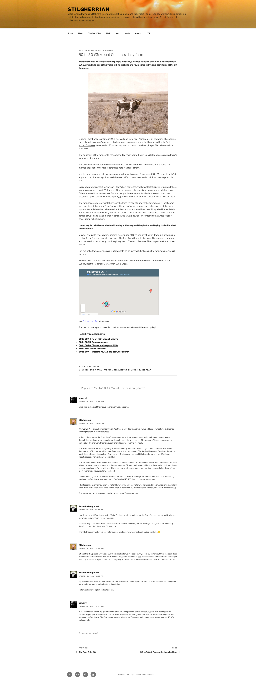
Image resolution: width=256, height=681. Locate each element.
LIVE (108, 33)
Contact (138, 33)
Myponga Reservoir (111, 451)
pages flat (145, 370)
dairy (93, 370)
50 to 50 (87, 366)
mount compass (129, 370)
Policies (121, 674)
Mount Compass (87, 145)
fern (116, 370)
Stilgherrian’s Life (90, 321)
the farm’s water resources (97, 431)
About (80, 33)
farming (108, 370)
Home (70, 33)
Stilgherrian (89, 9)
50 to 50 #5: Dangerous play (93, 342)
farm (100, 370)
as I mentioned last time (95, 139)
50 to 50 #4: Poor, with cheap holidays (98, 339)
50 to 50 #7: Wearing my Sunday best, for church (104, 351)
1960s (85, 370)
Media (127, 33)
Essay (96, 366)
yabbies (92, 493)
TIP (149, 33)
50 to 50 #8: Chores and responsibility (98, 345)
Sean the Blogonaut (89, 506)
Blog (117, 33)
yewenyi (83, 398)
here (138, 260)
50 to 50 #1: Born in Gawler (92, 348)
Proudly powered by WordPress (140, 674)
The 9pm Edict (94, 33)
